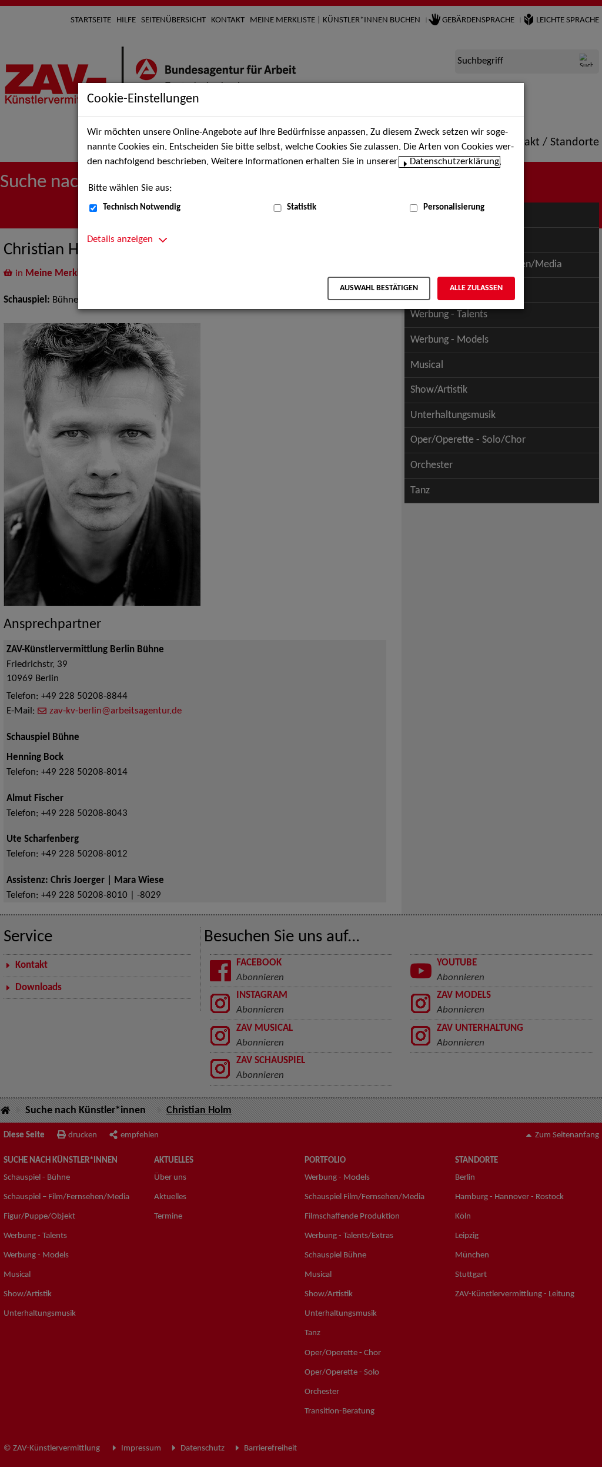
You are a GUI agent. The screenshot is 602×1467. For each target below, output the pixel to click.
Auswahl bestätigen (379, 288)
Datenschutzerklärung (454, 162)
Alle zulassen (476, 288)
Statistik (301, 207)
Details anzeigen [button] (120, 239)
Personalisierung (453, 207)
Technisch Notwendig (141, 207)
